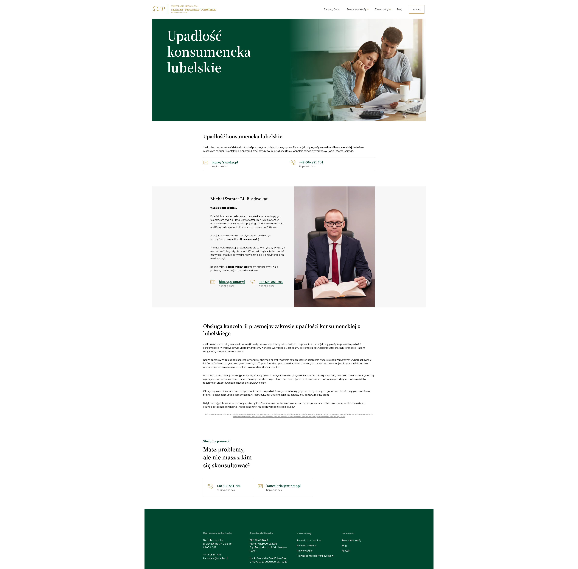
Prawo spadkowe (306, 545)
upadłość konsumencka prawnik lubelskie (281, 417)
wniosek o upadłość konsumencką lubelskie (331, 417)
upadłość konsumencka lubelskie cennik (244, 414)
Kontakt (417, 9)
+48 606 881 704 (311, 162)
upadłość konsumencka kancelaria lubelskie (336, 414)
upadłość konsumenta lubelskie (305, 417)
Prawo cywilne (305, 550)
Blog (399, 9)
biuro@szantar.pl (225, 162)
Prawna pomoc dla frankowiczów (315, 555)
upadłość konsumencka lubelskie (220, 414)
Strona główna (332, 9)
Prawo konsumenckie (309, 540)
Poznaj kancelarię (356, 9)
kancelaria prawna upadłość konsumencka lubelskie (275, 414)
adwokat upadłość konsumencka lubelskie (253, 417)
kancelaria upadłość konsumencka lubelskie (307, 414)
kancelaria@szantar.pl (283, 485)
